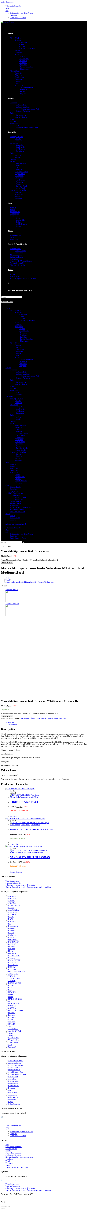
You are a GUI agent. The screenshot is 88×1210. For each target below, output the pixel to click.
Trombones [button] (12, 1033)
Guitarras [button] (11, 958)
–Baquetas (18, 454)
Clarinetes (18, 325)
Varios (8, 514)
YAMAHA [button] (12, 1047)
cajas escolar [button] (12, 1095)
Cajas (12, 415)
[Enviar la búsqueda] (23, 542)
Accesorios (19, 327)
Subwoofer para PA (17, 510)
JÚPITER (13, 852)
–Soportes (22, 366)
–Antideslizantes (21, 481)
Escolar (12, 423)
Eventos (8, 1151)
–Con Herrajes (20, 409)
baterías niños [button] (13, 1083)
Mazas (56, 718)
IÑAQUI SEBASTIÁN (38, 718)
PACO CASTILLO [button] (15, 1010)
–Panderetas (19, 444)
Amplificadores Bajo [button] (15, 1072)
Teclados (13, 489)
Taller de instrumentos (13, 6)
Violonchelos (15, 468)
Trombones (19, 351)
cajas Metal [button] (12, 1099)
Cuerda (8, 368)
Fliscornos (18, 347)
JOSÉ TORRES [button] (14, 978)
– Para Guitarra (20, 497)
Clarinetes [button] (11, 935)
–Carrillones (19, 438)
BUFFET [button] (11, 930)
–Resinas (18, 479)
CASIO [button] (11, 933)
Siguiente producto (12, 604)
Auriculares (14, 505)
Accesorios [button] (12, 896)
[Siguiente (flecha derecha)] (4, 1208)
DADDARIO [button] (13, 940)
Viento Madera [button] (13, 1040)
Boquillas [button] (11, 928)
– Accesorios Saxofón (27, 320)
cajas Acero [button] (12, 1093)
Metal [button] (10, 1001)
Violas (12, 466)
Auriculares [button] (12, 1079)
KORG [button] (11, 985)
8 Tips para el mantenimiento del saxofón (20, 885)
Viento (8, 308)
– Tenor (22, 318)
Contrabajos (14, 470)
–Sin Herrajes (20, 411)
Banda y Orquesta (16, 399)
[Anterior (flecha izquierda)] (2, 1208)
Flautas (17, 323)
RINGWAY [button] (12, 1017)
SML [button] (10, 1026)
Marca (50, 718)
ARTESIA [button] (12, 914)
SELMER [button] (12, 1024)
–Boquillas (23, 333)
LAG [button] (10, 990)
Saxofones (18, 312)
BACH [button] (11, 917)
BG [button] (9, 924)
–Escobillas (19, 456)
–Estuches (23, 337)
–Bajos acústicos (21, 384)
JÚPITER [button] (11, 981)
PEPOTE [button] (11, 1013)
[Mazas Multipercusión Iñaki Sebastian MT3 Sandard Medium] (11, 602)
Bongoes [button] (11, 1088)
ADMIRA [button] (12, 903)
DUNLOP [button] (12, 944)
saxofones (27, 852)
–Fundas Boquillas (26, 339)
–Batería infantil (20, 425)
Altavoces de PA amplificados (21, 507)
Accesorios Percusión (18, 452)
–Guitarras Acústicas (22, 374)
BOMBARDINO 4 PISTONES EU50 (31, 829)
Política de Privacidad (13, 1155)
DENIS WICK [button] (13, 942)
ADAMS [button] (11, 901)
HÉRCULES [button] (13, 965)
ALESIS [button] (11, 908)
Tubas (17, 355)
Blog (7, 8)
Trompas (18, 353)
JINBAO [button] (11, 976)
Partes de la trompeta (13, 883)
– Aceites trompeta (26, 360)
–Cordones (23, 335)
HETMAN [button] (12, 967)
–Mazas (17, 458)
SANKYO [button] (12, 1019)
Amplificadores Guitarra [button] (17, 1074)
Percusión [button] (11, 1015)
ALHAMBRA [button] (13, 910)
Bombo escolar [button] (13, 1086)
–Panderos (18, 446)
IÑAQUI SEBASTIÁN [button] (17, 972)
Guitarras (13, 370)
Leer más (13, 817)
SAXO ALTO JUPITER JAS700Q (30, 857)
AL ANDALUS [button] (14, 905)
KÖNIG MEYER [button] (14, 983)
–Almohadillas (20, 477)
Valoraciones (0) (11, 724)
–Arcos (17, 475)
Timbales (18, 401)
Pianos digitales (15, 487)
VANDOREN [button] (13, 1038)
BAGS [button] (10, 919)
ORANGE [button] (12, 1006)
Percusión (9, 397)
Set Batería (14, 405)
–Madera (18, 417)
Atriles (12, 516)
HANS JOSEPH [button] (14, 960)
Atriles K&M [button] (13, 1077)
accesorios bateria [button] (14, 1063)
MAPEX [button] (11, 994)
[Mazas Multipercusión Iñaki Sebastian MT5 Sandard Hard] (11, 615)
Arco (7, 462)
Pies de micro (15, 518)
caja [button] (9, 1090)
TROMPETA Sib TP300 (24, 801)
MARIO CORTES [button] (15, 999)
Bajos (12, 380)
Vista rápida (29, 789)
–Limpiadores (24, 341)
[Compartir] (4, 1206)
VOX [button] (10, 1045)
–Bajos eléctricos (21, 382)
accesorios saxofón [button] (15, 1067)
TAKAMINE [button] (13, 1029)
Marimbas (18, 403)
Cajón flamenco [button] (14, 1104)
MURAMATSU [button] (14, 1004)
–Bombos (18, 427)
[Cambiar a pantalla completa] (6, 1206)
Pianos (8, 485)
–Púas (17, 392)
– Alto (21, 316)
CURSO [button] (11, 937)
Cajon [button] (10, 1102)
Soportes (13, 520)
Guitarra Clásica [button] (14, 956)
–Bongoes (18, 431)
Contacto (13, 15)
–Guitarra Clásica (21, 372)
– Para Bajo (19, 499)
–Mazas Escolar (20, 450)
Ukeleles (13, 386)
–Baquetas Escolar (21, 448)
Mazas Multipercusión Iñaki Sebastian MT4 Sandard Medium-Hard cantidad (28, 560)
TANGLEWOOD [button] (15, 1031)
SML (17, 797)
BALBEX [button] (12, 921)
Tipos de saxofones (12, 881)
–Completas (19, 407)
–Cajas (17, 429)
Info (7, 11)
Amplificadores (15, 495)
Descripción (10, 722)
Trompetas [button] (12, 1035)
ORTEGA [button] (12, 1008)
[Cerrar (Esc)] (2, 1206)
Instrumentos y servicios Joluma (21, 13)
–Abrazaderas (24, 331)
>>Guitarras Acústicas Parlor (29, 376)
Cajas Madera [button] (13, 1097)
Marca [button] (10, 997)
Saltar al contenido (7, 2)
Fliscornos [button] (12, 953)
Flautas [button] (10, 951)
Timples (13, 388)
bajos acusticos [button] (13, 1081)
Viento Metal (14, 343)
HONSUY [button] (12, 969)
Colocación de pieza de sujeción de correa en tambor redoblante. (29, 887)
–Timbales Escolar (21, 433)
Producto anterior (12, 590)
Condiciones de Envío (18, 18)
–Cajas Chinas (20, 436)
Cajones (13, 421)
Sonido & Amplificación (14, 493)
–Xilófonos (19, 440)
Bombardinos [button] (13, 926)
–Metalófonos (20, 442)
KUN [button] (10, 988)
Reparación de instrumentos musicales (19, 1157)
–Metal (17, 419)
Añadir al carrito (7, 562)
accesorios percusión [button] (15, 1065)
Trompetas (18, 345)
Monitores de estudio (17, 512)
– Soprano (23, 314)
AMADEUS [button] (12, 912)
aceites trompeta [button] (14, 1070)
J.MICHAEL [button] (13, 974)
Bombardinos (19, 349)
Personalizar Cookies (13, 1153)
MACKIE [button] (12, 992)
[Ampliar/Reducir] (9, 1206)
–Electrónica (19, 413)
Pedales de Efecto (16, 503)
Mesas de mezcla (16, 501)
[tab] (46, 722)
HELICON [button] (12, 962)
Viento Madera (15, 310)
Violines (13, 464)
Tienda (8, 1161)
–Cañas (22, 329)
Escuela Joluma (11, 1149)
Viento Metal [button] (13, 1042)
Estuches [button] (11, 946)
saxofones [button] (11, 1022)
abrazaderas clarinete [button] (15, 1061)
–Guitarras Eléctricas (22, 378)
